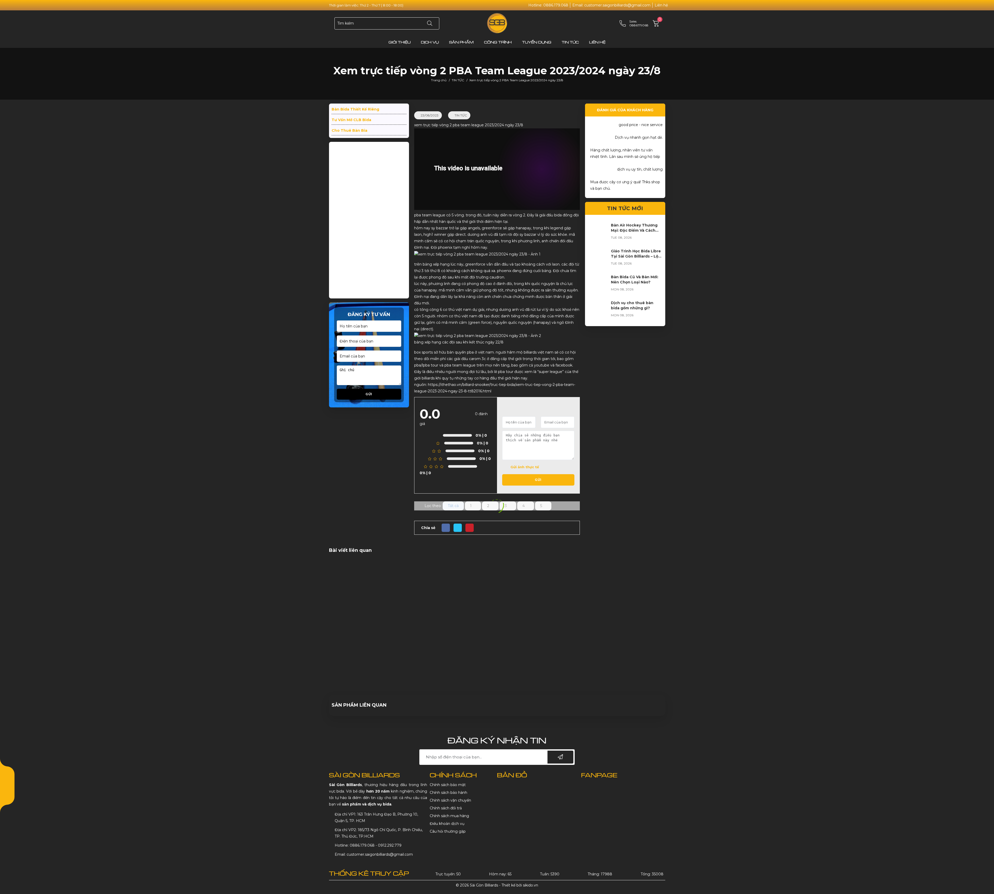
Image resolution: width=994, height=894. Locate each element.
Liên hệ (661, 5)
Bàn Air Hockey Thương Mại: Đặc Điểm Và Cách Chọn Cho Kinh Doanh (634, 230)
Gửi (369, 394)
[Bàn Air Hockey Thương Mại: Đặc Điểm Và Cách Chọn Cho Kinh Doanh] (598, 233)
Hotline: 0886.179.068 (548, 5)
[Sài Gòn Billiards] (497, 23)
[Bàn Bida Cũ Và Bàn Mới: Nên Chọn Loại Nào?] (598, 284)
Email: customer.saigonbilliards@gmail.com (611, 5)
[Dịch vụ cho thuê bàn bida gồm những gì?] (598, 310)
